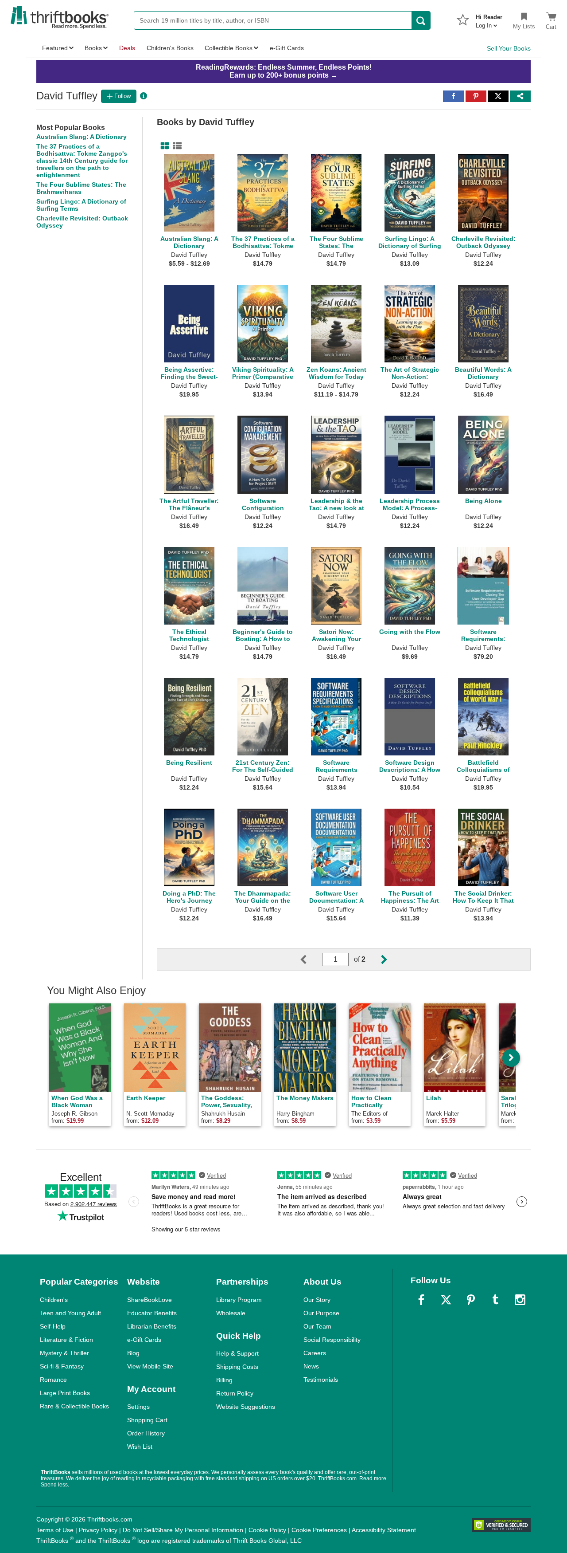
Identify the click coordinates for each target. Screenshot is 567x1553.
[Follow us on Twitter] (446, 1299)
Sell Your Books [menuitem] (509, 48)
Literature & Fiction (66, 1339)
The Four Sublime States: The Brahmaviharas (81, 188)
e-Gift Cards (144, 1339)
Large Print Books (65, 1392)
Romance (53, 1379)
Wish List (139, 1446)
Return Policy (234, 1393)
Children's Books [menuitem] (170, 47)
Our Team (317, 1326)
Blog (133, 1352)
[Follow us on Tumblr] (495, 1299)
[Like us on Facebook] (421, 1299)
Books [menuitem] (93, 47)
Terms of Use (55, 1529)
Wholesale (230, 1313)
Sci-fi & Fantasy (62, 1366)
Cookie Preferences (319, 1529)
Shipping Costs (237, 1366)
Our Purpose (321, 1313)
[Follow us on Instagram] (520, 1299)
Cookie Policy (267, 1529)
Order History (146, 1433)
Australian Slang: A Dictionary (81, 136)
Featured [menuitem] (55, 47)
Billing (224, 1380)
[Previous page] (310, 959)
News (311, 1366)
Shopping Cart (147, 1419)
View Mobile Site (150, 1366)
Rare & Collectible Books (74, 1406)
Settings (138, 1406)
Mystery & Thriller (64, 1352)
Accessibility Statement (384, 1529)
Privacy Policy (98, 1529)
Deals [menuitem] (127, 47)
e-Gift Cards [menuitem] (287, 47)
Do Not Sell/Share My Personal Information (183, 1529)
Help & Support (237, 1353)
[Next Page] (376, 959)
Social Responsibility (332, 1339)
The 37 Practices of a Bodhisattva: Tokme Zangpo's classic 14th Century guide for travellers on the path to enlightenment (82, 160)
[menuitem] (489, 18)
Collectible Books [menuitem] (228, 47)
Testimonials (320, 1379)
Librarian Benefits (151, 1326)
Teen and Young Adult (70, 1313)
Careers (314, 1352)
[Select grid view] (163, 146)
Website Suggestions (245, 1406)
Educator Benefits (152, 1313)
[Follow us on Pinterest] (471, 1299)
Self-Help (53, 1326)
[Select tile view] (175, 146)
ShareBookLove (149, 1299)
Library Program (239, 1299)
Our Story (316, 1299)
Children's (54, 1299)
